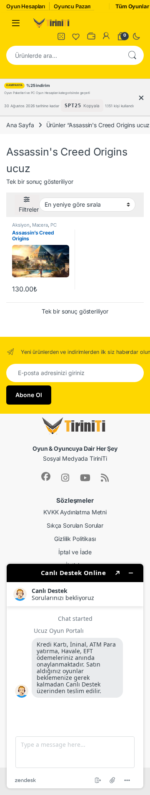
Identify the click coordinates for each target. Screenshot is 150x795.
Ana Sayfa (20, 124)
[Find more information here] (75, 676)
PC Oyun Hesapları (34, 227)
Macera (40, 225)
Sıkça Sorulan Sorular (75, 525)
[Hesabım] (106, 36)
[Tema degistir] (136, 36)
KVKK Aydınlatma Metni (75, 512)
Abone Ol (28, 394)
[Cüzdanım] (91, 36)
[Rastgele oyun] (61, 36)
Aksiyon (21, 225)
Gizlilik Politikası (74, 538)
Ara (132, 55)
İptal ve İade (75, 552)
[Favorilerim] (76, 36)
